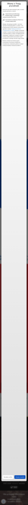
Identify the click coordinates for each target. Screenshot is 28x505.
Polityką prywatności (16, 29)
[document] (14, 241)
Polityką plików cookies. (9, 30)
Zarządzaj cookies (8, 477)
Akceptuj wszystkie (19, 477)
